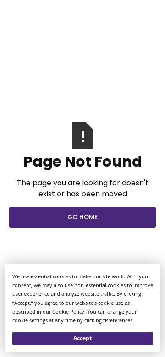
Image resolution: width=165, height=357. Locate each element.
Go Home (82, 217)
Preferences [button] (118, 320)
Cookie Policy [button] (68, 311)
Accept (82, 338)
